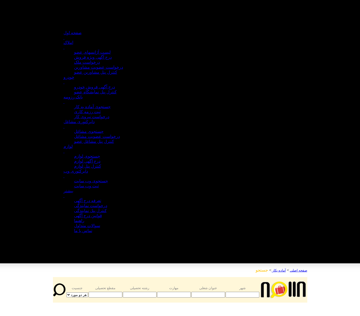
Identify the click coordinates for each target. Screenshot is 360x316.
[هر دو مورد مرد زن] (77, 294)
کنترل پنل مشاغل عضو (94, 141)
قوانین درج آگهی (88, 215)
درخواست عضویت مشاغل (97, 136)
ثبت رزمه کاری (87, 111)
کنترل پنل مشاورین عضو (95, 72)
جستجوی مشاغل (89, 131)
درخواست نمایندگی (90, 205)
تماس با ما (83, 230)
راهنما (79, 220)
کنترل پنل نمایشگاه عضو (95, 92)
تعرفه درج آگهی (87, 200)
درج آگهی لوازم (87, 161)
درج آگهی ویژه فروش (93, 57)
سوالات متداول (87, 225)
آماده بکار (278, 270)
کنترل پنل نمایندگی (90, 210)
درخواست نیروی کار (91, 116)
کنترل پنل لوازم (87, 166)
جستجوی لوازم (87, 156)
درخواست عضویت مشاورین (98, 67)
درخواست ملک (87, 62)
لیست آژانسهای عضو (92, 52)
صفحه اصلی (298, 270)
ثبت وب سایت (86, 186)
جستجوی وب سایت (91, 181)
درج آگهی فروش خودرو (94, 87)
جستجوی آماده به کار (92, 106)
